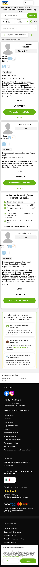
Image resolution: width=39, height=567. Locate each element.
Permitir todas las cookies (28, 560)
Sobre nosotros (9, 415)
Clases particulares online (12, 532)
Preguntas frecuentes (11, 426)
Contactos (7, 419)
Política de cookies (10, 446)
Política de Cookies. (19, 556)
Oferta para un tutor (10, 436)
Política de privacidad (11, 443)
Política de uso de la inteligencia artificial (17, 450)
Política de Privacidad (8, 556)
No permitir (10, 561)
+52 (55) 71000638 (12, 400)
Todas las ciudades (10, 542)
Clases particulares (10, 528)
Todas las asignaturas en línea (14, 539)
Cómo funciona (9, 422)
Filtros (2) (32, 15)
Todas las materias (10, 535)
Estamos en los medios (11, 432)
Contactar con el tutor (19, 112)
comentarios (15, 497)
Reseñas (7, 429)
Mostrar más (7, 96)
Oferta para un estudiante (12, 439)
